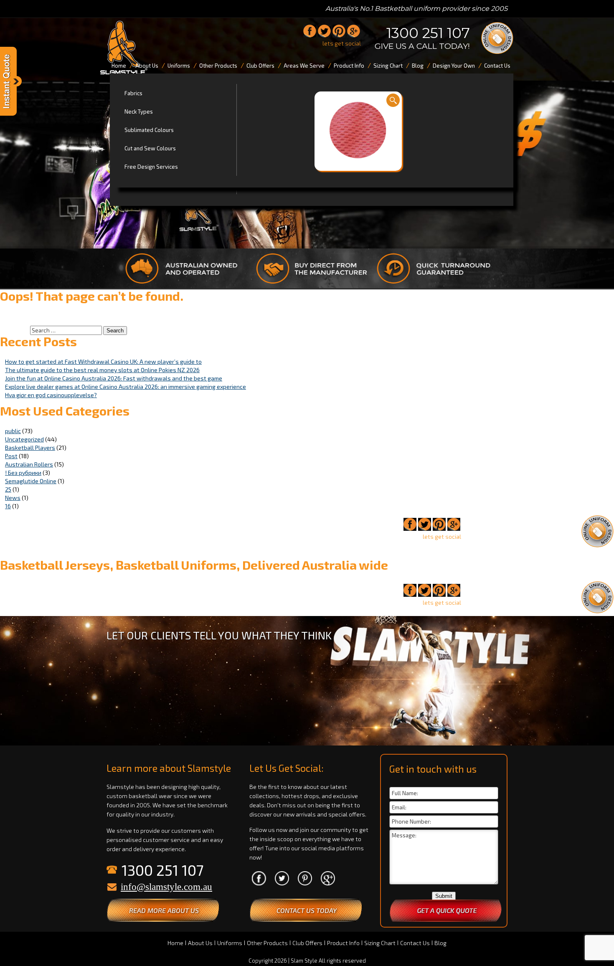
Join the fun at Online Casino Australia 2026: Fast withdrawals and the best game (113, 378)
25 (8, 489)
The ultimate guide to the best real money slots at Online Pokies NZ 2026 (102, 369)
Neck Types (138, 111)
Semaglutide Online (30, 480)
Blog (440, 943)
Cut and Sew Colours (150, 148)
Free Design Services (151, 166)
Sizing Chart (380, 943)
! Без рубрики (23, 472)
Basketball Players (30, 447)
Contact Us (415, 943)
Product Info (343, 943)
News (12, 497)
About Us (200, 943)
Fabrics (133, 93)
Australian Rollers (29, 464)
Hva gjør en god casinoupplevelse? (51, 394)
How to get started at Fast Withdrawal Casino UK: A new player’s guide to (103, 361)
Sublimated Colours (149, 130)
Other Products (267, 943)
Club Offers (307, 943)
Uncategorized (24, 439)
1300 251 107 (428, 33)
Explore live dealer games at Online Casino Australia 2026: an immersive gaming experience (125, 386)
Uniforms (229, 943)
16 (8, 506)
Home (175, 943)
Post (11, 455)
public (13, 430)
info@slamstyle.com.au (166, 887)
